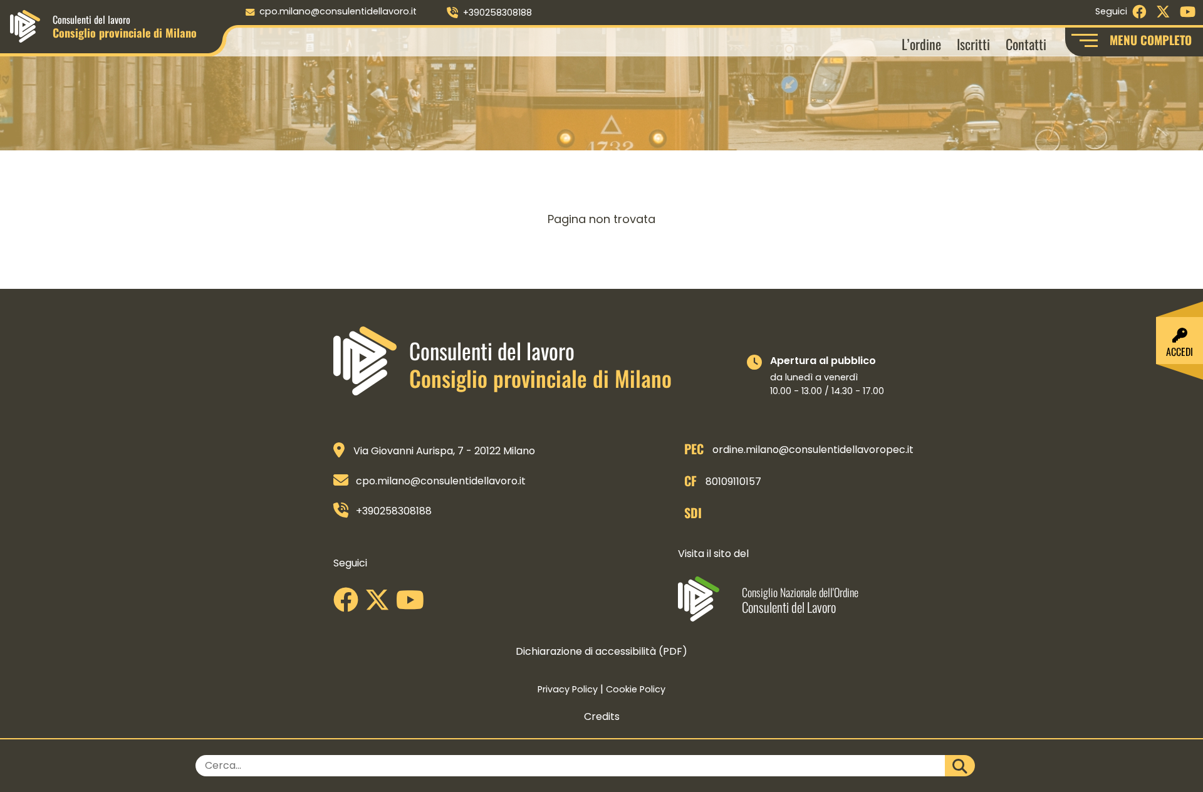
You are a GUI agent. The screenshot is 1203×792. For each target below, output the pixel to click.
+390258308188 (497, 12)
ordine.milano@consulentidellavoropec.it (813, 449)
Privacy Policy (568, 689)
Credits (602, 716)
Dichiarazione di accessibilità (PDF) (601, 651)
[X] (380, 604)
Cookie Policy (635, 689)
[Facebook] (349, 604)
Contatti (1026, 43)
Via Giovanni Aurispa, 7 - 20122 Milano (444, 451)
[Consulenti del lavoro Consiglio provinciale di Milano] (25, 25)
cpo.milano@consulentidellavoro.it (338, 11)
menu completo (1151, 40)
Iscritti (973, 43)
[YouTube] (413, 604)
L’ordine (921, 43)
